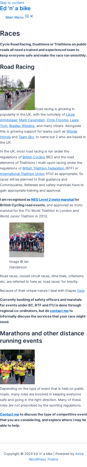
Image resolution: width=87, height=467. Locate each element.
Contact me (9, 414)
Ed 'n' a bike (15, 8)
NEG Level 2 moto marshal (52, 199)
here (80, 291)
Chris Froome (57, 120)
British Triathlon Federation (44, 168)
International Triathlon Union (22, 174)
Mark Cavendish (32, 120)
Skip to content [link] (12, 3)
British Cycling (34, 157)
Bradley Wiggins (22, 126)
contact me (59, 311)
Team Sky (26, 137)
